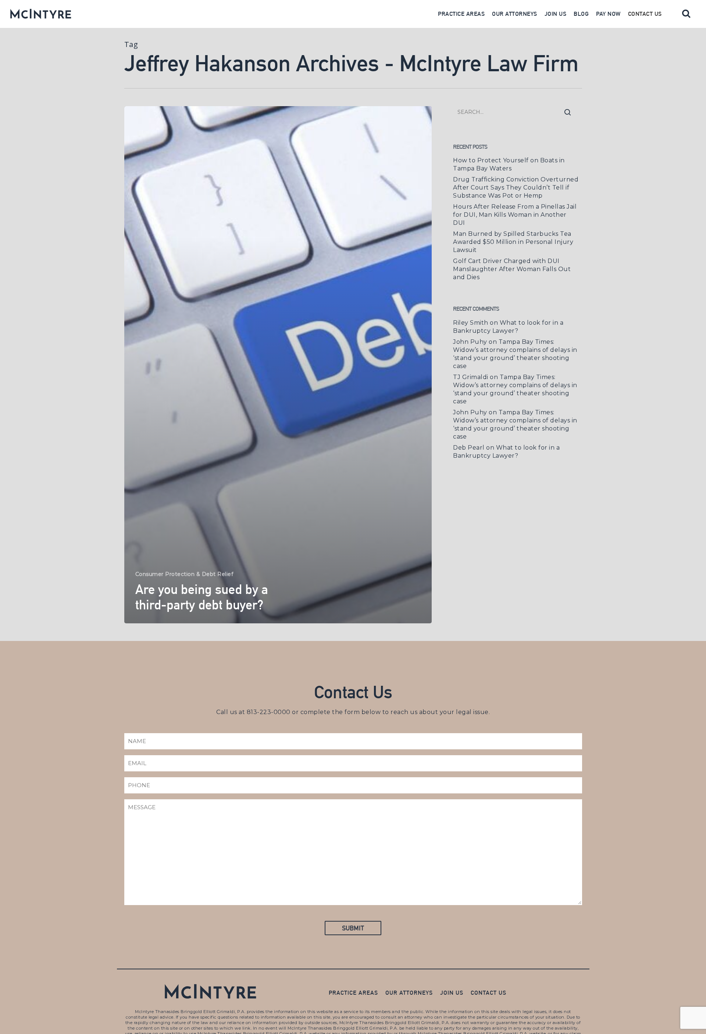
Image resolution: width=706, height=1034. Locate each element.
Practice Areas (461, 13)
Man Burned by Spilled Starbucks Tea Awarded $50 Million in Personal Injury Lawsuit (513, 241)
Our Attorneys (514, 13)
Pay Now (608, 13)
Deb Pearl (469, 447)
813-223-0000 (268, 712)
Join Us (556, 13)
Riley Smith (470, 322)
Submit (353, 928)
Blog (581, 13)
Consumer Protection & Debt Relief (184, 574)
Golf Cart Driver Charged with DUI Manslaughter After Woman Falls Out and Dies (512, 269)
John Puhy (470, 341)
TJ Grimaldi (470, 377)
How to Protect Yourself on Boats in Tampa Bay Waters (509, 164)
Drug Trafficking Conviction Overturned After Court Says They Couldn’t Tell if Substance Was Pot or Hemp (515, 187)
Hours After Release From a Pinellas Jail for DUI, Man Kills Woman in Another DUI (515, 214)
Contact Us (645, 13)
